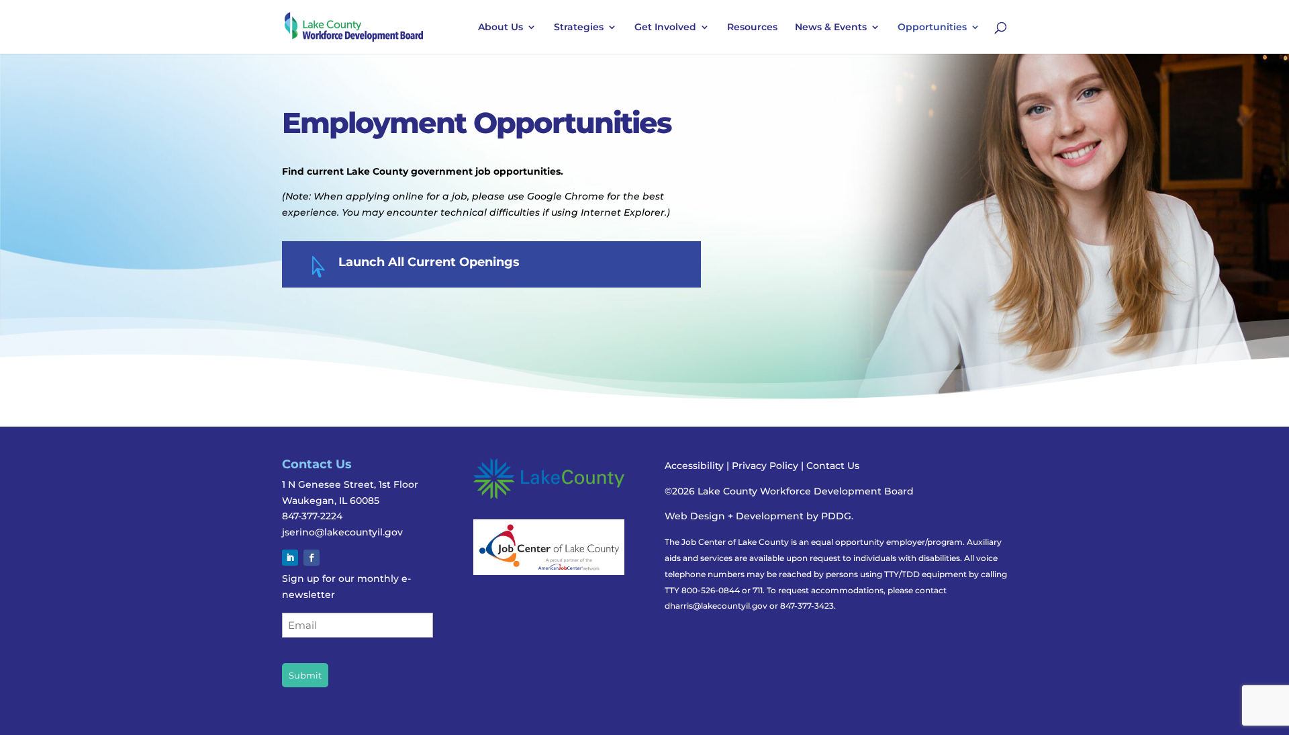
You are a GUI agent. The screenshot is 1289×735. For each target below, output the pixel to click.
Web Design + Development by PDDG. (759, 516)
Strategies (579, 27)
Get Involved (665, 27)
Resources (752, 27)
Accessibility (694, 466)
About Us (500, 27)
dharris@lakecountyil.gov (716, 606)
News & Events (831, 27)
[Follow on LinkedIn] (290, 558)
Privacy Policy (766, 466)
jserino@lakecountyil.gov (342, 532)
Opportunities (932, 27)
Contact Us (832, 466)
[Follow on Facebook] (311, 558)
